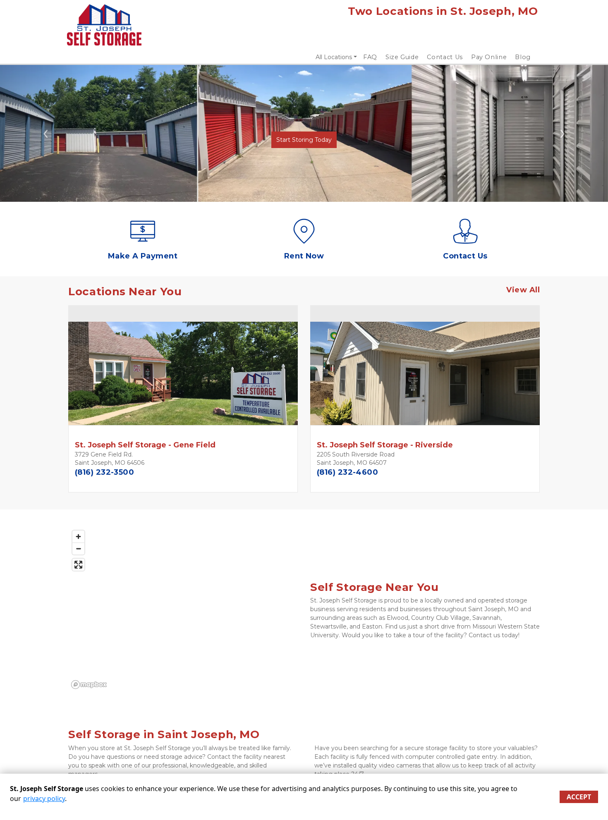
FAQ (370, 57)
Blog (523, 57)
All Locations (334, 57)
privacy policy (44, 798)
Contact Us (445, 57)
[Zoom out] (78, 549)
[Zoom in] (78, 537)
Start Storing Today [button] (304, 139)
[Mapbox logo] (89, 684)
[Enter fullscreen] (78, 565)
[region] (183, 609)
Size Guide (402, 57)
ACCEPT (579, 796)
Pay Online (489, 57)
